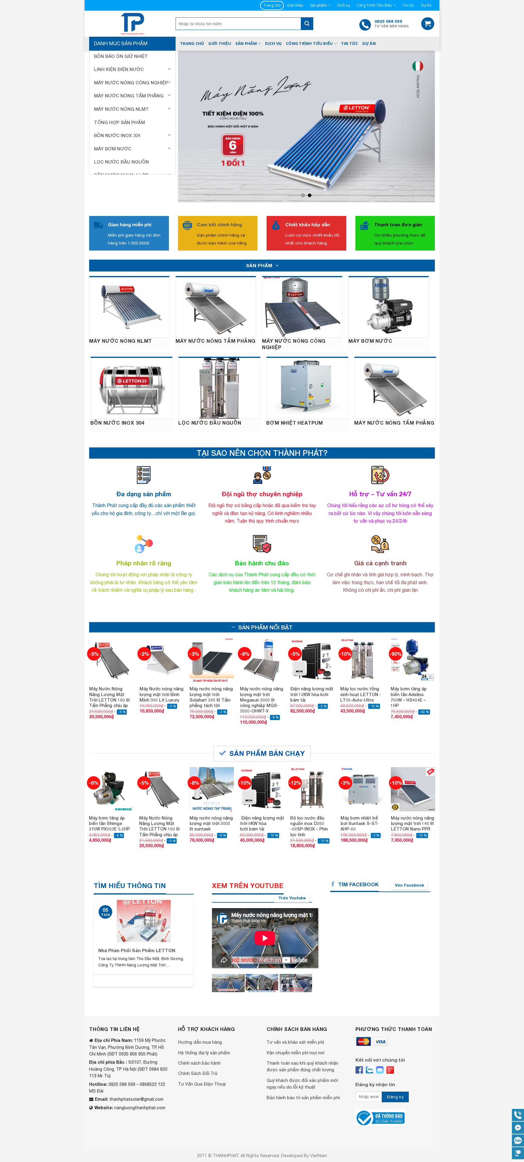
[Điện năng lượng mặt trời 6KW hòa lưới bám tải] (262, 767)
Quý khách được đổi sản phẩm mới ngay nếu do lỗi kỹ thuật (302, 1061)
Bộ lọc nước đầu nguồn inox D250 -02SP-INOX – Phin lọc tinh (309, 804)
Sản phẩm (318, 5)
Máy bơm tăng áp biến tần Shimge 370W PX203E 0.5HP (109, 801)
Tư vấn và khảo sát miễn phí (295, 1019)
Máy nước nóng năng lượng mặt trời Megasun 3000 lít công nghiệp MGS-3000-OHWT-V (261, 677)
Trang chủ (272, 5)
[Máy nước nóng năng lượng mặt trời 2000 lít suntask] (212, 767)
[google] (390, 1047)
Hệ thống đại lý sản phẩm (204, 1030)
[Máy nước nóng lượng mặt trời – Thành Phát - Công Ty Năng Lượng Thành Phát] (132, 24)
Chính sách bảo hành (199, 1040)
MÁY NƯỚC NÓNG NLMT (121, 109)
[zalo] (369, 1047)
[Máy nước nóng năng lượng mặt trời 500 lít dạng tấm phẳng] (228, 960)
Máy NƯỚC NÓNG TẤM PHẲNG (128, 95)
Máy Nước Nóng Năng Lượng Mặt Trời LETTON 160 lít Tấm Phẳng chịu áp (109, 674)
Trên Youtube (292, 875)
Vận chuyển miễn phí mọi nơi (295, 1030)
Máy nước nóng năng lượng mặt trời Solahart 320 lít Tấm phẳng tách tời (211, 674)
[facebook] (359, 1047)
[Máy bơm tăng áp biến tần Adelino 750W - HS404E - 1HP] (413, 637)
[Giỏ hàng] (427, 23)
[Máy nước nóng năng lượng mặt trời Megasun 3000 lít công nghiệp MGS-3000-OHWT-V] (262, 637)
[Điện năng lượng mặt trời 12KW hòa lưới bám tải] (312, 637)
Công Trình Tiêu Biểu (374, 5)
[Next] (422, 115)
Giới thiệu (295, 5)
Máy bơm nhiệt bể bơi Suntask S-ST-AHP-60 (360, 801)
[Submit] (307, 24)
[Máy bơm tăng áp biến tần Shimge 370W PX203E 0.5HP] (111, 767)
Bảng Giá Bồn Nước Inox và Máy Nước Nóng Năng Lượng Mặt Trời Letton (166, 930)
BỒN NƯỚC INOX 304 (117, 135)
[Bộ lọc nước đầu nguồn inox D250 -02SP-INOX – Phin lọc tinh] (312, 767)
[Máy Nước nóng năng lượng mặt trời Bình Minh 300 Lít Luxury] (161, 637)
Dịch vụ (344, 5)
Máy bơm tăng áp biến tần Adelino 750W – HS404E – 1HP (409, 674)
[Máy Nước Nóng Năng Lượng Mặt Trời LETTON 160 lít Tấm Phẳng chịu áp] (111, 637)
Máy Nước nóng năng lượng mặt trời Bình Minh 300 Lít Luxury (161, 672)
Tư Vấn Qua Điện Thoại (202, 1061)
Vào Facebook (409, 862)
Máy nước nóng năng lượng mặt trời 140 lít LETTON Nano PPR (412, 801)
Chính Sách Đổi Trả (197, 1050)
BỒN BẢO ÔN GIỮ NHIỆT (121, 56)
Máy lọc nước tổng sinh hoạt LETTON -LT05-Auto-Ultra (360, 672)
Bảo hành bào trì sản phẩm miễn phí (303, 1075)
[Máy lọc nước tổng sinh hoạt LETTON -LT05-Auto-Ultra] (362, 637)
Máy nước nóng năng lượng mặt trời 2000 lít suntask (211, 801)
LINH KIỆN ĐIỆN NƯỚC (119, 69)
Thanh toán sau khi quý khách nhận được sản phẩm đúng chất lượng (302, 1044)
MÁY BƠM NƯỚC (112, 148)
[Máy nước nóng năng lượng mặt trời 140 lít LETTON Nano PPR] (413, 767)
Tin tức (408, 5)
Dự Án (426, 5)
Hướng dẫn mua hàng (200, 1019)
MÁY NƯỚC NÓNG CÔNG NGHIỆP (131, 82)
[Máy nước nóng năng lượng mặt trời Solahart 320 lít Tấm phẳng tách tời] (212, 637)
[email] (380, 1047)
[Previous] (190, 115)
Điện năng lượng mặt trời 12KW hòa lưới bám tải (311, 672)
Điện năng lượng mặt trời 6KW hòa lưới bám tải (262, 801)
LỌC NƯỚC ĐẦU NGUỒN (121, 161)
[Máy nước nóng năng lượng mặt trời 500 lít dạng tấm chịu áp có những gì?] (262, 960)
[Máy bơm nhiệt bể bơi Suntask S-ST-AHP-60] (363, 767)
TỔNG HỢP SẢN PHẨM (119, 122)
